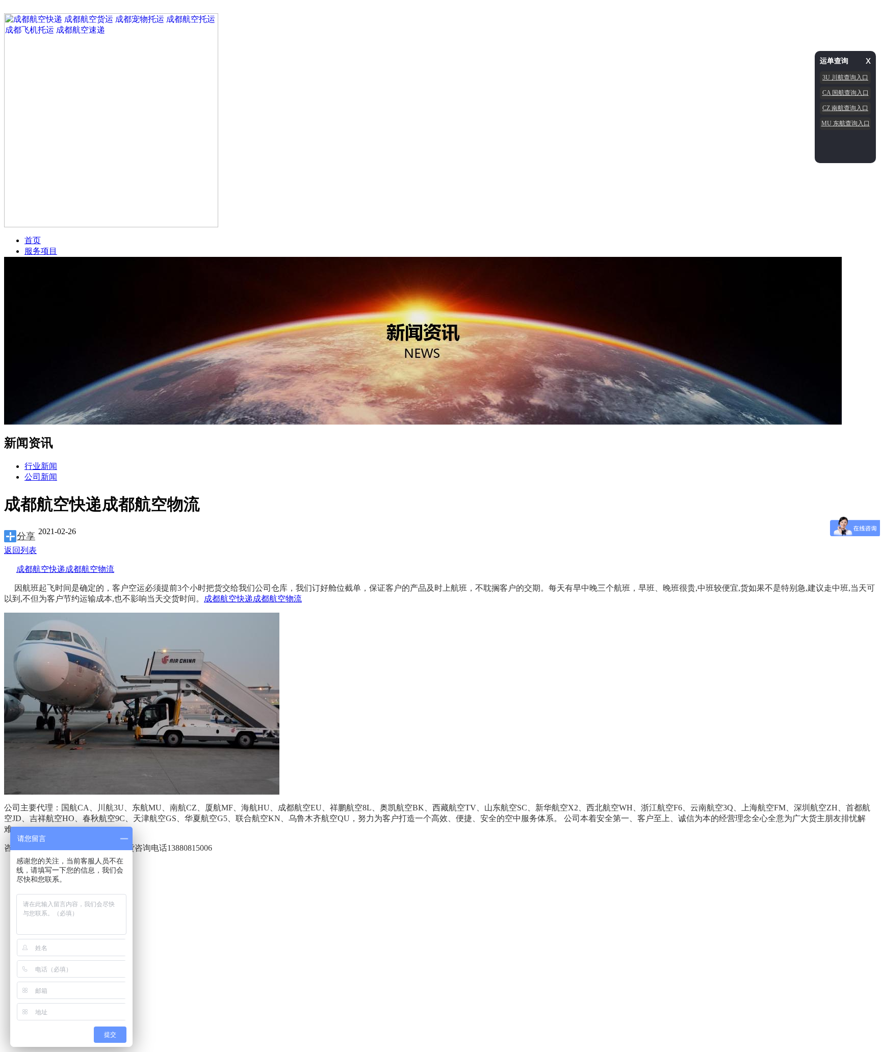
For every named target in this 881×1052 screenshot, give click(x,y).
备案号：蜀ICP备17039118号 (204, 913)
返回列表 (20, 550)
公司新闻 (40, 476)
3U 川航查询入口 (845, 77)
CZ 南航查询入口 (845, 108)
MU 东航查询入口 (845, 123)
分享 (26, 536)
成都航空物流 (89, 569)
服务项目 (40, 251)
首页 (32, 240)
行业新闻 (40, 466)
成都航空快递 (40, 569)
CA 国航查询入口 (845, 92)
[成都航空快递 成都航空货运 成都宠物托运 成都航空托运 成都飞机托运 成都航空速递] (111, 224)
